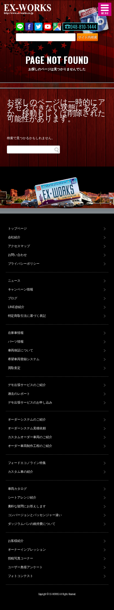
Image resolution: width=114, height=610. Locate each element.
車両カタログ (17, 489)
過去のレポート (19, 394)
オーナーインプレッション (27, 549)
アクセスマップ (19, 246)
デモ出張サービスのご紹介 (27, 385)
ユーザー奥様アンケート (25, 567)
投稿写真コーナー (20, 558)
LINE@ (20, 27)
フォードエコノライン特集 (27, 463)
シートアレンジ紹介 (22, 497)
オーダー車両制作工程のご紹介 (30, 446)
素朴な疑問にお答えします (27, 506)
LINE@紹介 (16, 307)
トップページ (17, 228)
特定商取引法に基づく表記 (27, 316)
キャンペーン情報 (20, 289)
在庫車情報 (16, 333)
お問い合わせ (17, 255)
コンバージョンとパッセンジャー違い (35, 515)
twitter (38, 27)
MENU (104, 9)
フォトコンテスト (20, 576)
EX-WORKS (36, 9)
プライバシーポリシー (24, 263)
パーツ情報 (16, 341)
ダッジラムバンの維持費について (32, 524)
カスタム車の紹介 (20, 472)
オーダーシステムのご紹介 (27, 419)
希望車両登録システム (24, 359)
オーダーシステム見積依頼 (27, 428)
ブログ (12, 298)
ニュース (14, 281)
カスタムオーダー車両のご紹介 (30, 437)
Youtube (48, 27)
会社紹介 (14, 237)
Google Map (57, 27)
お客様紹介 (16, 541)
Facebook (29, 27)
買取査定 (14, 368)
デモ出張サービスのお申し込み (30, 402)
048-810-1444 (83, 26)
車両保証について (20, 350)
